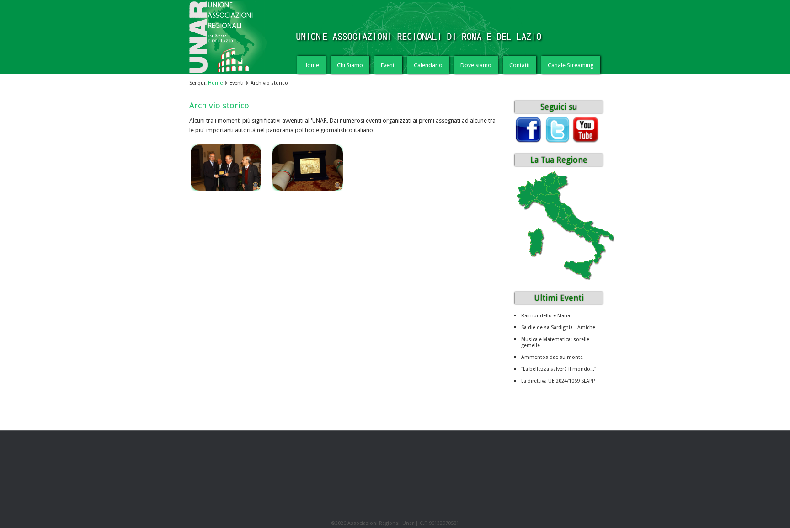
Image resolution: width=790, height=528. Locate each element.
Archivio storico (219, 105)
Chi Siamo (350, 65)
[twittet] (557, 141)
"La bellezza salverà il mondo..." (558, 369)
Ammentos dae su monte (552, 357)
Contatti (519, 65)
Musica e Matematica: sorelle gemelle (555, 342)
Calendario (428, 65)
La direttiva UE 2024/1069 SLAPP (558, 381)
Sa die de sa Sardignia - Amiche (558, 328)
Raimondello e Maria (545, 316)
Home (311, 65)
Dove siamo (475, 65)
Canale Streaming (571, 65)
